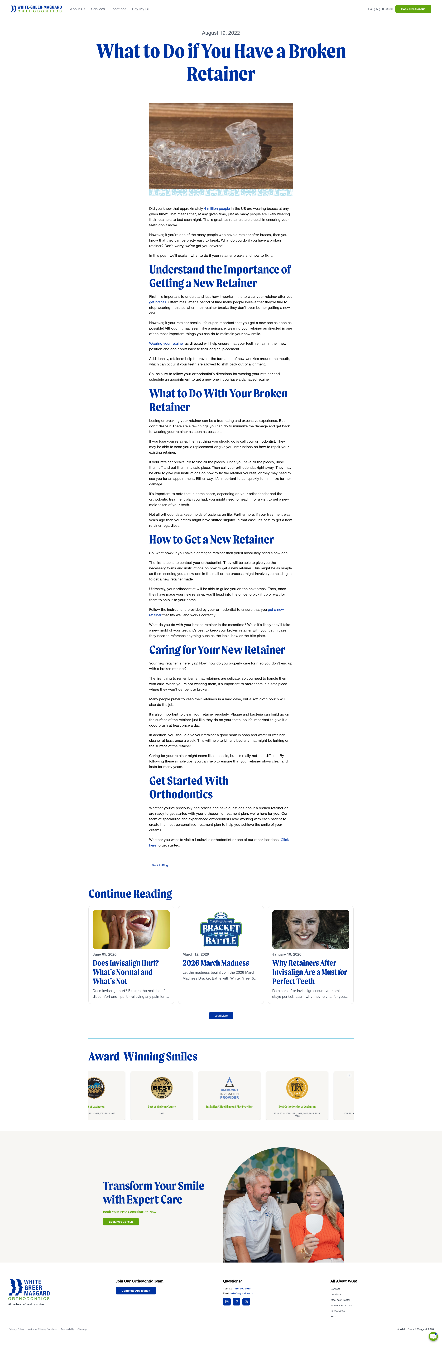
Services (98, 9)
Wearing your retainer (166, 343)
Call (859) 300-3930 (380, 9)
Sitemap (82, 1329)
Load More (221, 1015)
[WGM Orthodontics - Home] (36, 9)
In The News (338, 1311)
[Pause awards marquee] (349, 1075)
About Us (77, 9)
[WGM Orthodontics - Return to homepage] (60, 1289)
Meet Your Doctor (340, 1300)
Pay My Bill (141, 9)
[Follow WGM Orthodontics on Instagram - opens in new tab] (227, 1301)
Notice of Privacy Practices (42, 1329)
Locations (118, 9)
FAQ (333, 1316)
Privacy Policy (16, 1329)
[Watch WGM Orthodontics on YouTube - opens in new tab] (246, 1301)
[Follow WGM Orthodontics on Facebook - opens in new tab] (236, 1301)
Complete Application (136, 1290)
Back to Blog (158, 865)
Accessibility (67, 1329)
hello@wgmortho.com (242, 1293)
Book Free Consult (413, 9)
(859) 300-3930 (242, 1288)
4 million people (217, 208)
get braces (157, 302)
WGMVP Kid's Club (341, 1305)
